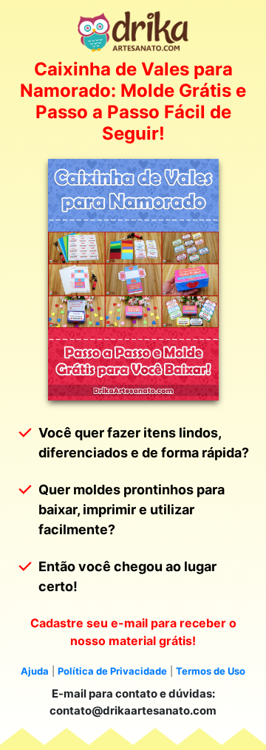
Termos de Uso (210, 671)
